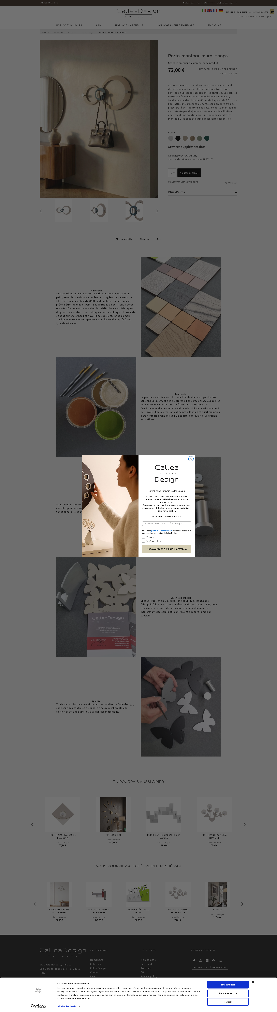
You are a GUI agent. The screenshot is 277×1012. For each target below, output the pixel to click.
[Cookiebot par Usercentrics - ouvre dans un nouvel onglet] (38, 1006)
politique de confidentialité (161, 531)
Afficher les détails (66, 1006)
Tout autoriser (228, 984)
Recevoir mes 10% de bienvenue (167, 549)
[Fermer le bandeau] (253, 982)
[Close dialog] (191, 458)
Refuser (228, 1002)
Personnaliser (226, 993)
